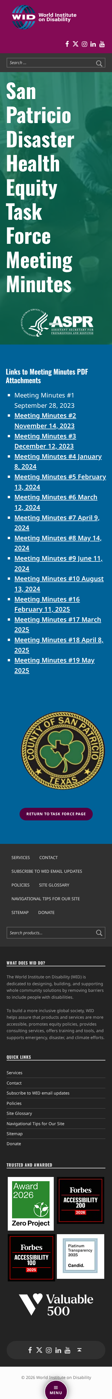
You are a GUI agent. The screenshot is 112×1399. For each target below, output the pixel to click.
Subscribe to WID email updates (46, 871)
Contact (48, 857)
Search (99, 933)
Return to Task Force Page (56, 813)
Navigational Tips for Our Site (45, 898)
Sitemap (20, 912)
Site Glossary (54, 885)
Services (20, 857)
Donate (46, 912)
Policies (20, 885)
